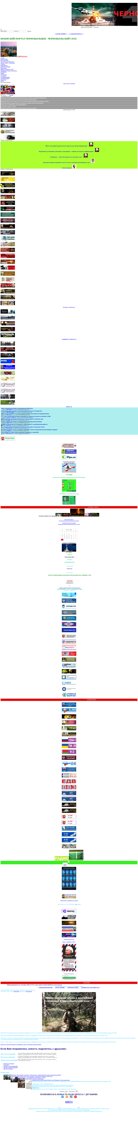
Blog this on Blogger (8, 1068)
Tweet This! (6, 1065)
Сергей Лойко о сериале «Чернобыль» (34, 1078)
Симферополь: (22, 56)
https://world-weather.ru (69, 519)
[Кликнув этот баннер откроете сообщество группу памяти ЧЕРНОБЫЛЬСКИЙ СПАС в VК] (69, 924)
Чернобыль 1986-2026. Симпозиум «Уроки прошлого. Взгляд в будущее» (19, 108)
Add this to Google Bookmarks (10, 1066)
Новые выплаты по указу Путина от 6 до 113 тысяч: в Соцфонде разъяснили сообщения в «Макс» (25, 101)
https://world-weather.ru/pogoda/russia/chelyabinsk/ (69, 520)
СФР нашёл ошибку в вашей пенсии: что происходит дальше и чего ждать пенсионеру (22, 103)
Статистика (3, 76)
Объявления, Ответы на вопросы (9, 70)
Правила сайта (4, 59)
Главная (2, 57)
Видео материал (4, 60)
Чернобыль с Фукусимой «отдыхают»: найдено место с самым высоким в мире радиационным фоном (36, 1075)
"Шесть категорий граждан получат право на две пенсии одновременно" (19, 99)
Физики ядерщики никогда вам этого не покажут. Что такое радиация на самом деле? (32, 1076)
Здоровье (3, 64)
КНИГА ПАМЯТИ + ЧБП (7, 69)
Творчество (3, 79)
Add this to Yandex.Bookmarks (10, 1067)
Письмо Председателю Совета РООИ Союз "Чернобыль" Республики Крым (51, 1080)
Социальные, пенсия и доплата (8, 106)
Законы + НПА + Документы (8, 63)
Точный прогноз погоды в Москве (69, 523)
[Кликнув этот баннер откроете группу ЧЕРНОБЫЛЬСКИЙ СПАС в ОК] (69, 931)
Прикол (2, 73)
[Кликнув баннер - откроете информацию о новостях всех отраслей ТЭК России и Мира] (69, 679)
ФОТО (2, 81)
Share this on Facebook (8, 1063)
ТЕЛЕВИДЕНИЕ (5, 78)
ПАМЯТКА (3, 72)
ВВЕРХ (69, 1102)
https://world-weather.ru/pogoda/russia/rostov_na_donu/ (69, 524)
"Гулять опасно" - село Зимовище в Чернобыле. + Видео (31, 1077)
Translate (11, 95)
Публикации (4, 74)
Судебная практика (5, 77)
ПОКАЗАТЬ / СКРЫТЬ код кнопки (69, 900)
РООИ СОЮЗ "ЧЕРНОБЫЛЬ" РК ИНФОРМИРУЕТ (14, 104)
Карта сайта (3, 68)
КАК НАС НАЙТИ (5, 66)
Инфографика (4, 65)
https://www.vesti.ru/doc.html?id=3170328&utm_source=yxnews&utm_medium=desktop (21, 1044)
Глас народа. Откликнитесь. (7, 61)
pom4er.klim (16, 991)
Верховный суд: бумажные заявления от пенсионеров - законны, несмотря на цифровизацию (23, 97)
